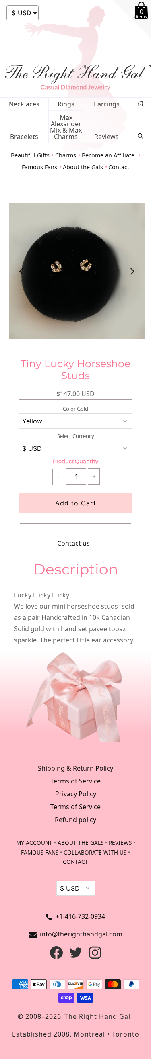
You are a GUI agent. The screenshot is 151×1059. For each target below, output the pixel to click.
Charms (65, 155)
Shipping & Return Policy (75, 768)
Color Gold (75, 408)
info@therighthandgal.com (81, 934)
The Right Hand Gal (97, 1016)
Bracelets (24, 136)
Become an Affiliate (109, 155)
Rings (66, 104)
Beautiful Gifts (30, 155)
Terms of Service (75, 781)
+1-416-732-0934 (80, 916)
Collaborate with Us (95, 852)
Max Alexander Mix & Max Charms (66, 127)
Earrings (107, 104)
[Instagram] (95, 956)
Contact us (73, 543)
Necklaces (24, 104)
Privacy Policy (75, 793)
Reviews (106, 136)
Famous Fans (39, 167)
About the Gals (83, 167)
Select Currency (75, 436)
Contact (118, 167)
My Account (34, 842)
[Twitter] (75, 956)
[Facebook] (56, 956)
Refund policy (75, 819)
